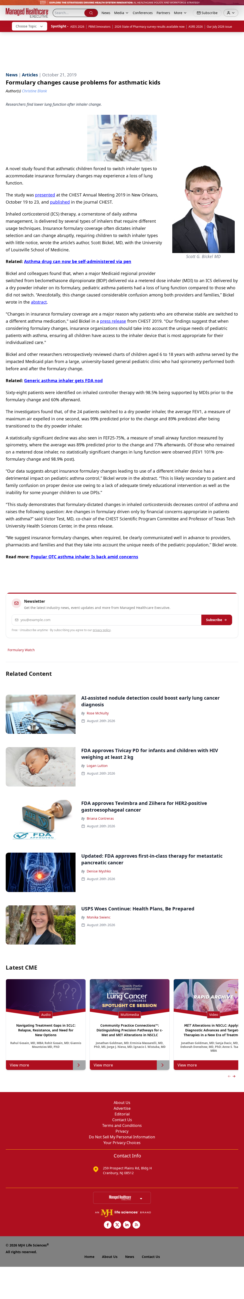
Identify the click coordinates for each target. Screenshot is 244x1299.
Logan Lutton (97, 765)
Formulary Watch (21, 650)
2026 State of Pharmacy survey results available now (149, 27)
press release (113, 321)
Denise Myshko (99, 871)
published (60, 202)
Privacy (122, 1131)
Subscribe (214, 620)
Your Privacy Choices (122, 1142)
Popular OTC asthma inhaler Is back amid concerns (84, 557)
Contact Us (122, 1119)
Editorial (122, 1114)
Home (89, 1256)
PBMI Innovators (99, 27)
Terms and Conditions (122, 1125)
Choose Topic (26, 26)
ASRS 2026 (195, 27)
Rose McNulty (98, 713)
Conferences (143, 13)
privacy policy (102, 630)
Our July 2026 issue (219, 27)
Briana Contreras (100, 818)
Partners (163, 13)
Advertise (122, 1108)
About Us (122, 1102)
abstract (39, 302)
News (106, 13)
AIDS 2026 (77, 27)
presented (45, 195)
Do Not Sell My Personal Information (122, 1137)
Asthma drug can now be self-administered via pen (77, 261)
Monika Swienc (99, 917)
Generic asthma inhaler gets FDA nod (63, 380)
